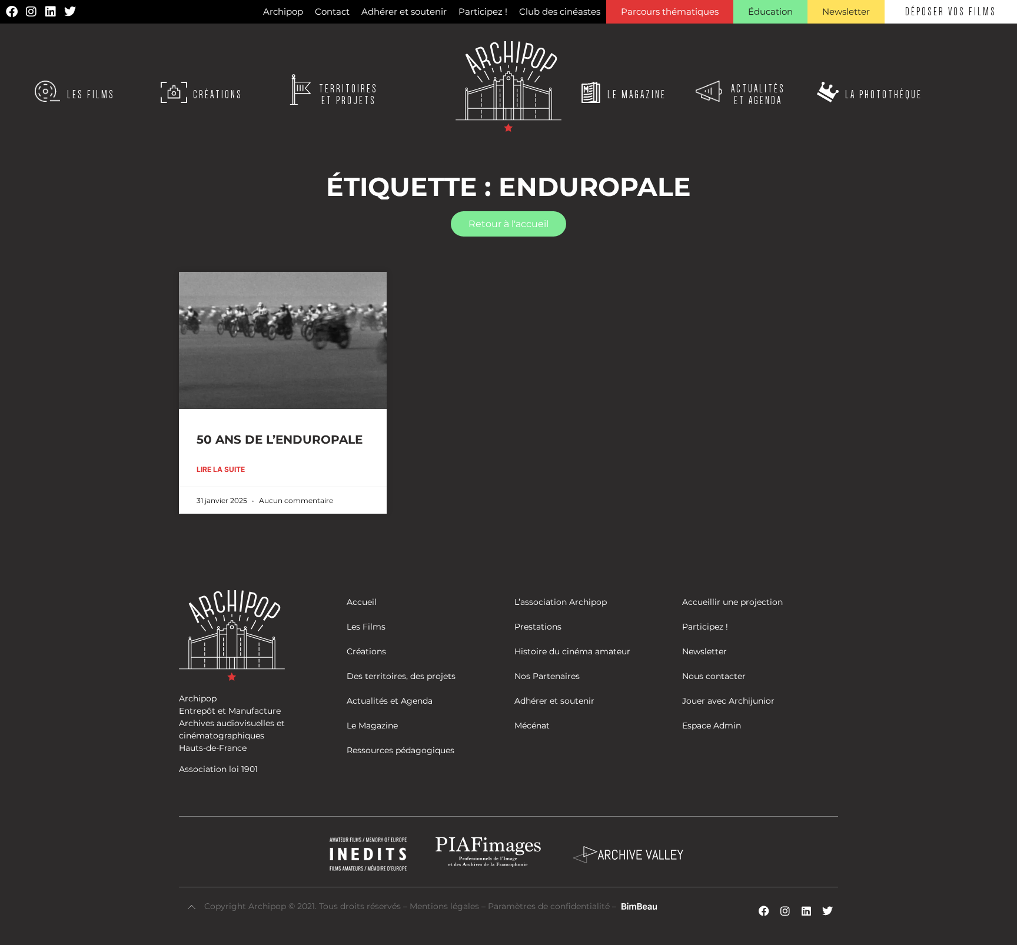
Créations (217, 95)
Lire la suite (221, 469)
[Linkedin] (50, 12)
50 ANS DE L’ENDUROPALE (280, 439)
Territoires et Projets (348, 95)
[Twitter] (70, 12)
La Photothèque (883, 95)
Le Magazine (636, 95)
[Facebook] (12, 12)
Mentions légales (445, 906)
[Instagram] (31, 12)
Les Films (91, 95)
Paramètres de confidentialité (549, 906)
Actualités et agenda (758, 95)
